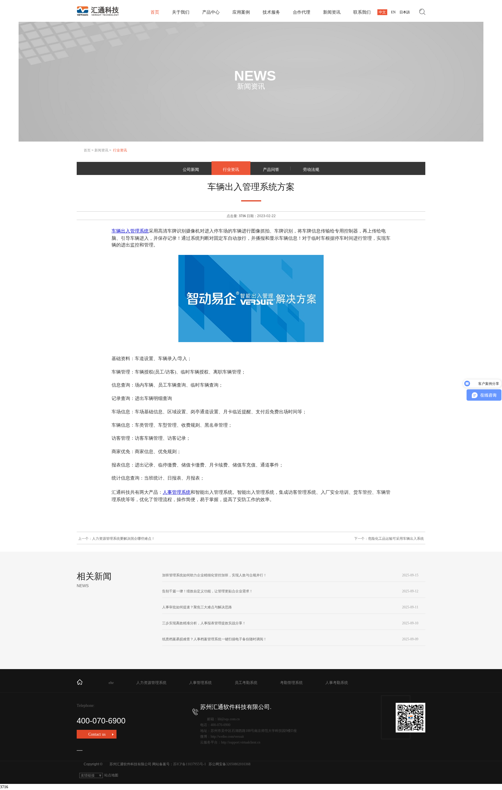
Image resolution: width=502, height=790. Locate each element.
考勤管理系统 (291, 682)
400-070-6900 (101, 720)
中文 (382, 12)
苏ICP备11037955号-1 (189, 764)
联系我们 (362, 12)
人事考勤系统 (336, 682)
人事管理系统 (177, 492)
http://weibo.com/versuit (227, 736)
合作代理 (301, 12)
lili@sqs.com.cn (229, 719)
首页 (154, 12)
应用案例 (241, 12)
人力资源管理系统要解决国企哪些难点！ (123, 539)
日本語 (404, 12)
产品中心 (211, 12)
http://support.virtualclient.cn (240, 742)
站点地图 (111, 775)
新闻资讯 (331, 12)
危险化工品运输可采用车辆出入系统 (396, 539)
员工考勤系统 (246, 682)
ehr (111, 682)
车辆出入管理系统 (130, 230)
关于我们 (180, 12)
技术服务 (271, 12)
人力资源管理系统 (151, 682)
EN (393, 12)
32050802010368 (238, 764)
